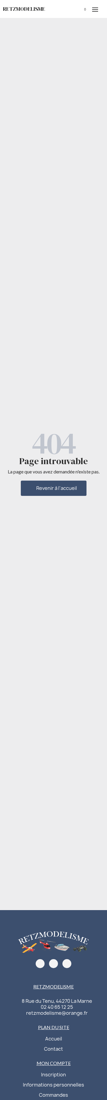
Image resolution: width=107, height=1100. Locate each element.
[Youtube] (66, 963)
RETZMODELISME (24, 9)
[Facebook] (40, 963)
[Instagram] (53, 963)
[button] (63, 9)
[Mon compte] (72, 9)
